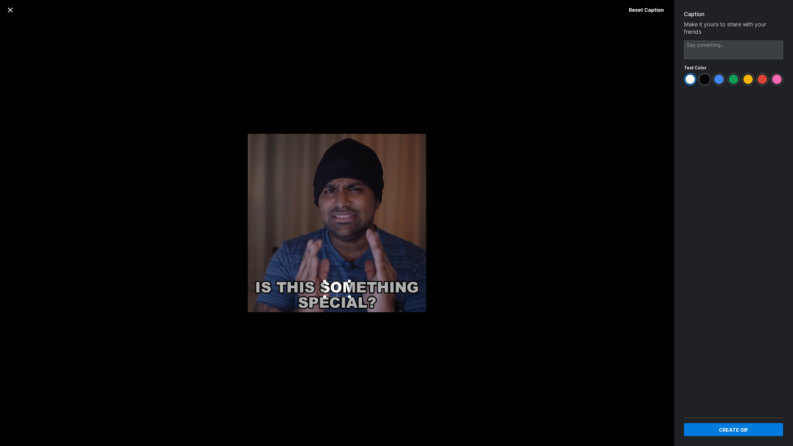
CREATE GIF (733, 430)
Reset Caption (646, 10)
